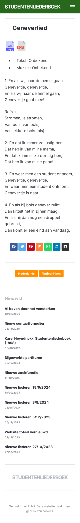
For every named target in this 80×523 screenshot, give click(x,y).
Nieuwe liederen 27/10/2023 (29, 447)
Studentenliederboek (32, 7)
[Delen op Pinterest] (31, 247)
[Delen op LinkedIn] (56, 247)
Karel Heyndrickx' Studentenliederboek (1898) (38, 340)
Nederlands (26, 273)
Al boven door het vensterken (30, 309)
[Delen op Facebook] (14, 247)
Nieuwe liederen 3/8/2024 (27, 402)
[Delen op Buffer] (65, 247)
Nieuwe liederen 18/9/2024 (28, 387)
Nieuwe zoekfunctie (21, 373)
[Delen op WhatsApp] (48, 247)
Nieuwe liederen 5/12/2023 (27, 417)
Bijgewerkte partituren (23, 358)
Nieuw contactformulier (24, 323)
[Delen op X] (22, 247)
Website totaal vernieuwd (26, 432)
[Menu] (70, 6)
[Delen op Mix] (39, 247)
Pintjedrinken (51, 273)
